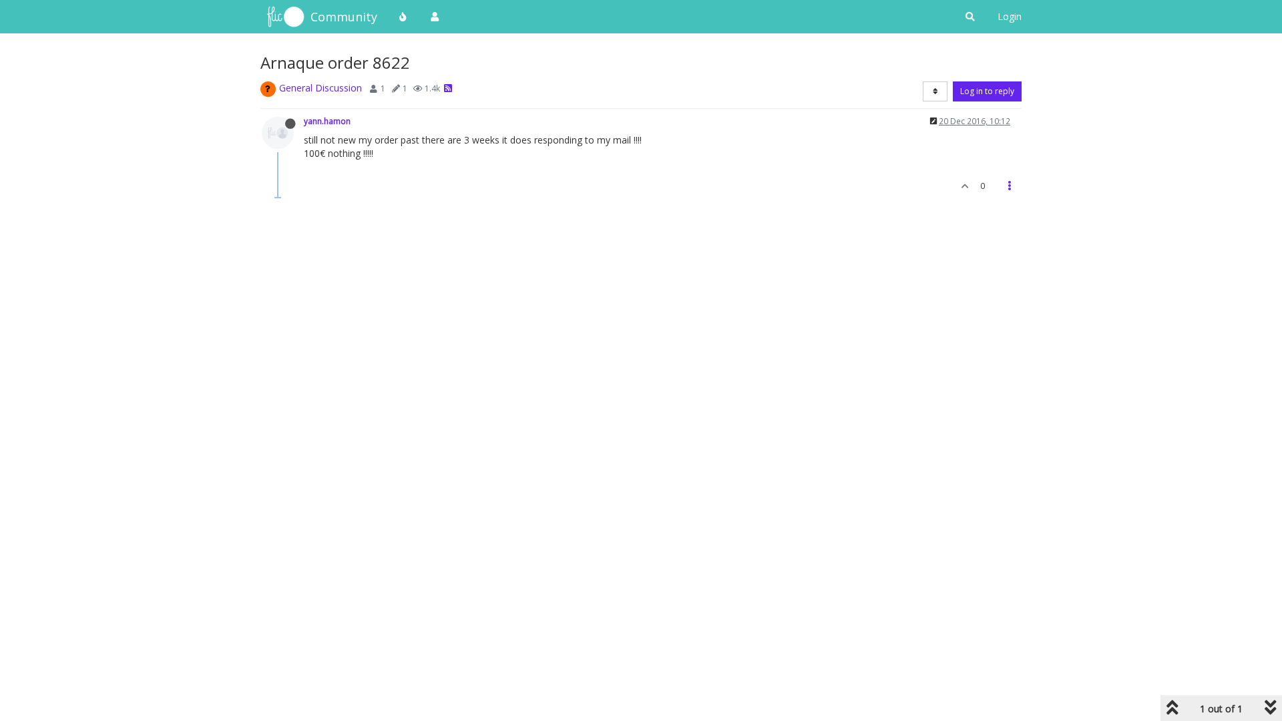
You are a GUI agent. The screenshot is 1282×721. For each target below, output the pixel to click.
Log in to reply (987, 91)
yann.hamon (327, 120)
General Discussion (320, 87)
